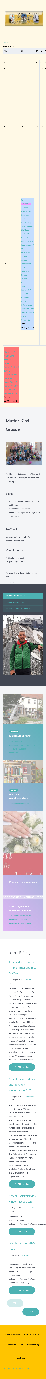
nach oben (21, 1358)
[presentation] (22, 595)
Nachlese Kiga (30, 1097)
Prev (15, 1303)
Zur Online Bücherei (20, 804)
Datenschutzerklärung (29, 1345)
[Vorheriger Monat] (5, 43)
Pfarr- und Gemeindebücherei (20, 796)
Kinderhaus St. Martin (21, 736)
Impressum (11, 1345)
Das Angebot (17, 741)
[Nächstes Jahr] (6, 43)
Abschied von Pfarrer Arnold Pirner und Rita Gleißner (22, 968)
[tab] (23, 596)
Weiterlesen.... (22, 1067)
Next (30, 1311)
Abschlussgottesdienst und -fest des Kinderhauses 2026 (22, 1085)
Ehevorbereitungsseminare (23, 884)
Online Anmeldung (19, 749)
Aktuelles (29, 980)
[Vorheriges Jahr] (3, 43)
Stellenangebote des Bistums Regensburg (21, 908)
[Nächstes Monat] (8, 43)
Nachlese (30, 745)
